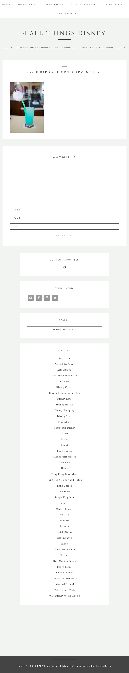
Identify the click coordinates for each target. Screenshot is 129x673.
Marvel (64, 503)
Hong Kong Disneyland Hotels (65, 480)
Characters (64, 381)
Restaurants (64, 537)
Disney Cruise (64, 387)
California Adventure (64, 375)
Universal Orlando (64, 584)
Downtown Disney (64, 427)
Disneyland (64, 422)
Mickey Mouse (64, 509)
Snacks (64, 555)
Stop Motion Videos (65, 561)
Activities (64, 358)
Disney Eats (64, 398)
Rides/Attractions (64, 549)
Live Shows (64, 491)
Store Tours (64, 567)
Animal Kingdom (64, 364)
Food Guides (64, 451)
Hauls (64, 468)
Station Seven (103, 666)
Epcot (64, 445)
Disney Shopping (64, 410)
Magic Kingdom (64, 497)
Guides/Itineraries (64, 456)
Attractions (64, 369)
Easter (64, 439)
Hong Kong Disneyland (64, 474)
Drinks (64, 433)
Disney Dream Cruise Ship (64, 393)
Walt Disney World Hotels (64, 595)
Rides (64, 543)
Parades (64, 526)
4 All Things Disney (64, 33)
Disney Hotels (64, 404)
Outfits (64, 514)
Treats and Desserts (64, 578)
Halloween (64, 462)
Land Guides (64, 485)
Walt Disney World (65, 590)
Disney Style (64, 416)
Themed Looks (64, 572)
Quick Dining (64, 532)
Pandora (64, 520)
